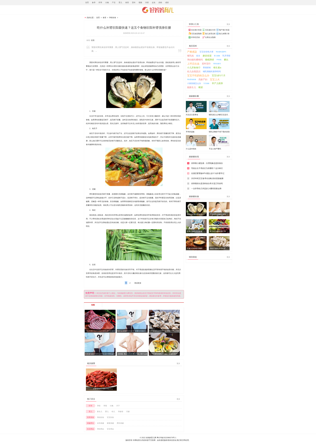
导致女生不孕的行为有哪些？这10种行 (207, 168)
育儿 (120, 2)
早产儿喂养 (217, 83)
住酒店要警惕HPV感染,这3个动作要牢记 (207, 173)
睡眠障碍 (209, 59)
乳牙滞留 (226, 56)
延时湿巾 (206, 63)
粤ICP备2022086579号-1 (166, 438)
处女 (198, 56)
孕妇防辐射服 (191, 79)
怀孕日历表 (195, 37)
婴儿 (107, 411)
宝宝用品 (110, 429)
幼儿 (113, 411)
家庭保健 (110, 423)
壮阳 (92, 40)
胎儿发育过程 (210, 34)
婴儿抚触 (217, 56)
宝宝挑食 (206, 83)
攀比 (226, 59)
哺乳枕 (190, 55)
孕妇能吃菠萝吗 (221, 52)
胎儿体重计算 (224, 34)
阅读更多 (137, 283)
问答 (147, 2)
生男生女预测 (210, 37)
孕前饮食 (112, 18)
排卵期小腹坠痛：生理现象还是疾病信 (207, 163)
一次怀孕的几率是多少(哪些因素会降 (206, 188)
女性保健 (100, 423)
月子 (118, 406)
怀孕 (100, 2)
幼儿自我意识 (193, 71)
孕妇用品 (100, 429)
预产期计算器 (224, 30)
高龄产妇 (202, 79)
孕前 (98, 406)
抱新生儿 (191, 87)
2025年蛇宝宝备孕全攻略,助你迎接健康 (207, 178)
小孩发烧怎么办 (194, 83)
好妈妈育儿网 (158, 10)
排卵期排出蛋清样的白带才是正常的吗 (207, 183)
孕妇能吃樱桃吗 (195, 59)
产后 (113, 2)
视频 (140, 2)
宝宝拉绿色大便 (206, 52)
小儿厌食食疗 (193, 67)
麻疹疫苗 (207, 55)
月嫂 (128, 411)
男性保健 (120, 423)
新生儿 (99, 411)
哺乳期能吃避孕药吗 (212, 71)
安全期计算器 (196, 30)
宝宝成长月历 (210, 30)
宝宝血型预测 (196, 34)
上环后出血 (193, 63)
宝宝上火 (215, 79)
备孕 (93, 2)
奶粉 (160, 2)
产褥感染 (192, 51)
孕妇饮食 (100, 417)
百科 (133, 2)
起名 (153, 2)
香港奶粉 (207, 67)
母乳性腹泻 (217, 64)
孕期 (105, 406)
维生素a (217, 67)
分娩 (107, 2)
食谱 (127, 2)
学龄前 (120, 411)
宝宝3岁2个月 (218, 75)
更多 (178, 363)
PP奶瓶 (219, 60)
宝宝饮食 (110, 417)
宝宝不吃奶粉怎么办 (198, 75)
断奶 (200, 87)
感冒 (167, 2)
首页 (87, 2)
